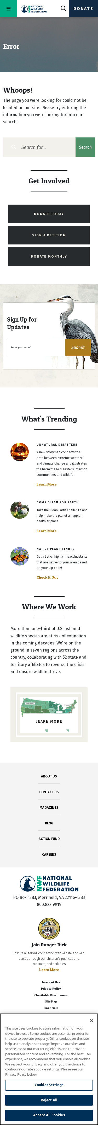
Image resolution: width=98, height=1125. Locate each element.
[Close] (91, 1020)
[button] (78, 347)
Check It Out (47, 577)
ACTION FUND (49, 839)
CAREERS (49, 854)
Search (85, 147)
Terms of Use (51, 982)
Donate (83, 8)
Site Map (51, 1001)
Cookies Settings (49, 1085)
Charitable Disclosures (51, 995)
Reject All (49, 1100)
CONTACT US (49, 792)
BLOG (49, 823)
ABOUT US (49, 776)
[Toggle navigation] (8, 8)
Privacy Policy (51, 988)
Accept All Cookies (49, 1115)
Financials (51, 1008)
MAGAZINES (49, 807)
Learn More (47, 484)
